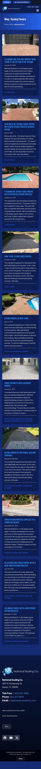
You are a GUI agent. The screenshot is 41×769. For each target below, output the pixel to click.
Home (6, 24)
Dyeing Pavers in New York (16, 318)
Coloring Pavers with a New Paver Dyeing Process (19, 609)
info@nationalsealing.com (22, 700)
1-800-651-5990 (32, 7)
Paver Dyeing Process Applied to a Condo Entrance (19, 521)
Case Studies (9, 287)
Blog (11, 24)
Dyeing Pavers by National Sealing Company (20, 454)
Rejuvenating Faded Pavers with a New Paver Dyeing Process (20, 564)
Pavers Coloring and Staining (16, 351)
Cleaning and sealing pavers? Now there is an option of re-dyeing (20, 60)
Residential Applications (22, 421)
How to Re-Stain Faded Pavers (17, 256)
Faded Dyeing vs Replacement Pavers (17, 384)
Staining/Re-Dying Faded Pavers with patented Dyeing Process (18, 193)
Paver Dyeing (9, 92)
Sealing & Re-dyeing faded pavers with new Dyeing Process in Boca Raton (19, 127)
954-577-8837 (17, 696)
